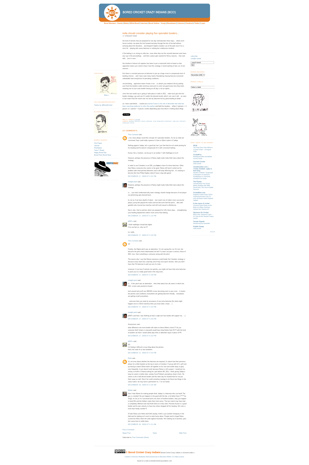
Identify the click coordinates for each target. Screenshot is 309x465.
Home (155, 433)
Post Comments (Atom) (140, 437)
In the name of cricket (201, 203)
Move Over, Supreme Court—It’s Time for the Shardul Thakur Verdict (203, 216)
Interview (143, 23)
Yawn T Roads (99, 150)
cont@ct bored (196, 58)
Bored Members (110, 23)
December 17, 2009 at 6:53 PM (142, 336)
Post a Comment (128, 430)
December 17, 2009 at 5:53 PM (142, 307)
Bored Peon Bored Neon (102, 155)
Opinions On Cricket (200, 212)
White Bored (134, 23)
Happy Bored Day (100, 152)
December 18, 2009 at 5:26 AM (142, 385)
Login (203, 23)
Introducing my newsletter (201, 223)
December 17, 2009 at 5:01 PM (142, 176)
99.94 (195, 145)
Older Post (182, 433)
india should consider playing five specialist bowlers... (151, 33)
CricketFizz (197, 155)
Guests (120, 23)
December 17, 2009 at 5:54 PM (142, 319)
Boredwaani (171, 23)
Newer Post (127, 433)
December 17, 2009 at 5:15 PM (142, 216)
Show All (212, 231)
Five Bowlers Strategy (162, 121)
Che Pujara (98, 143)
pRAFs (130, 221)
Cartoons (180, 23)
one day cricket (179, 121)
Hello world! (197, 163)
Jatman (96, 145)
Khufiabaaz (98, 148)
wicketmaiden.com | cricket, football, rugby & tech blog (202, 169)
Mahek (130, 390)
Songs (163, 23)
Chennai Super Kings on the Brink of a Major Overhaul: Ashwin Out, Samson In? (202, 207)
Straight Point (128, 123)
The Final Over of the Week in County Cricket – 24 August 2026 (203, 149)
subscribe (194, 56)
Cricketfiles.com (199, 192)
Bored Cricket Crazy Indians (140, 121)
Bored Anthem (154, 23)
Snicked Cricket (199, 162)
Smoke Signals (199, 221)
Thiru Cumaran (133, 134)
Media (126, 23)
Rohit (130, 358)
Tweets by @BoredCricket (103, 105)
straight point (132, 182)
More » (106, 95)
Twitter (196, 23)
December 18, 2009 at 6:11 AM (142, 424)
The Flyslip (197, 181)
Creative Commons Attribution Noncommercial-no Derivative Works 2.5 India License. (154, 457)
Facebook (189, 23)
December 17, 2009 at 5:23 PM (142, 235)
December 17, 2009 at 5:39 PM (142, 275)
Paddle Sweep (198, 226)
